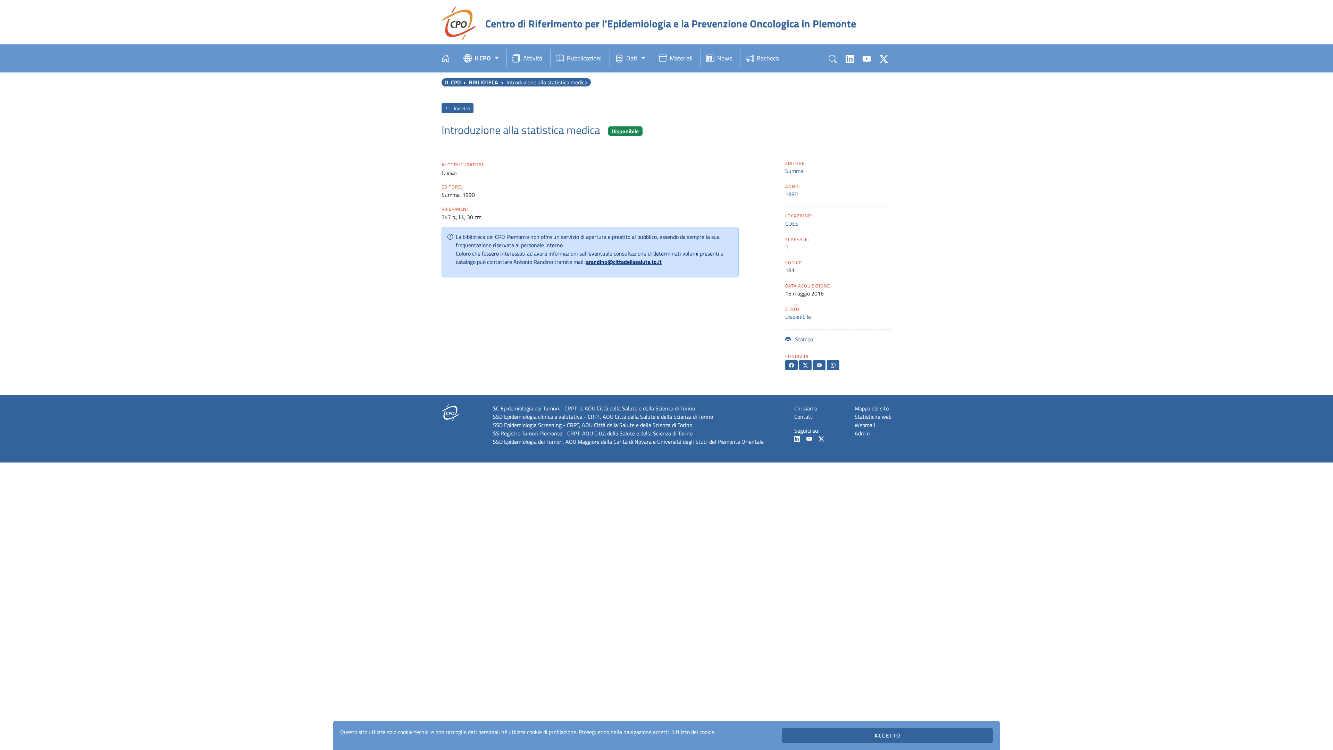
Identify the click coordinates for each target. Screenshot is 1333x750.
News (724, 58)
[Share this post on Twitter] (805, 365)
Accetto (887, 735)
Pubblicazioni (584, 58)
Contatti (804, 416)
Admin (862, 433)
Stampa (803, 339)
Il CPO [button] (483, 58)
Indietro (461, 108)
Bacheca (768, 58)
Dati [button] (631, 58)
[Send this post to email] (819, 365)
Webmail (865, 425)
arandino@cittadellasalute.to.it (624, 262)
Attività (532, 58)
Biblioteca (483, 82)
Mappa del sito (872, 408)
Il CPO (453, 82)
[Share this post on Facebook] (791, 365)
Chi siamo (805, 408)
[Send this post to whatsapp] (833, 365)
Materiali (681, 58)
